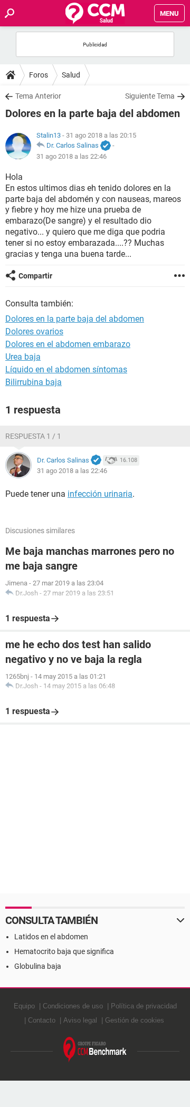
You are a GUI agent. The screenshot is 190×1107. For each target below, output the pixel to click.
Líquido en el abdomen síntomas (66, 369)
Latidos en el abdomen (51, 936)
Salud (71, 75)
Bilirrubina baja (33, 382)
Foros (38, 75)
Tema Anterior (38, 96)
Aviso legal (80, 1020)
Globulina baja (37, 966)
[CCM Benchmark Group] (95, 1050)
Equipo (24, 1006)
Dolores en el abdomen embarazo (67, 344)
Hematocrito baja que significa (64, 951)
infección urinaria (100, 494)
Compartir (35, 276)
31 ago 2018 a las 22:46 (71, 156)
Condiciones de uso (73, 1006)
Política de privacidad (144, 1006)
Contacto (41, 1020)
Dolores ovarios (34, 331)
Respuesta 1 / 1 (33, 436)
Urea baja (23, 357)
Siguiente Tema (150, 96)
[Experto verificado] (105, 146)
